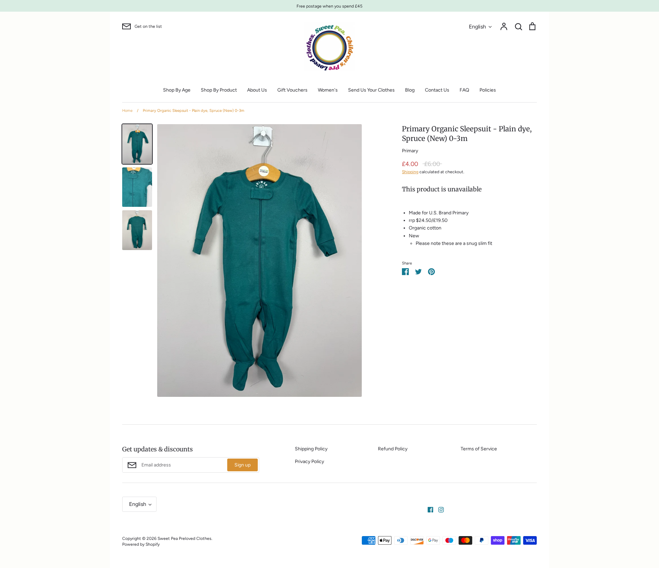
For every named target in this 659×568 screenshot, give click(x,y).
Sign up (242, 465)
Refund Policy (392, 449)
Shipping (410, 171)
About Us (257, 90)
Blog (410, 90)
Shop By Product (219, 90)
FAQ (464, 90)
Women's (328, 90)
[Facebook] (428, 509)
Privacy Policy (309, 461)
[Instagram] (438, 509)
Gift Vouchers (292, 90)
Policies (487, 90)
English (477, 26)
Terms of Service (479, 449)
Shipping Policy (311, 449)
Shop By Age (176, 90)
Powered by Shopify (141, 544)
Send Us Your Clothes (371, 90)
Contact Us (437, 90)
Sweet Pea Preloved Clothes (184, 538)
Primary (410, 151)
